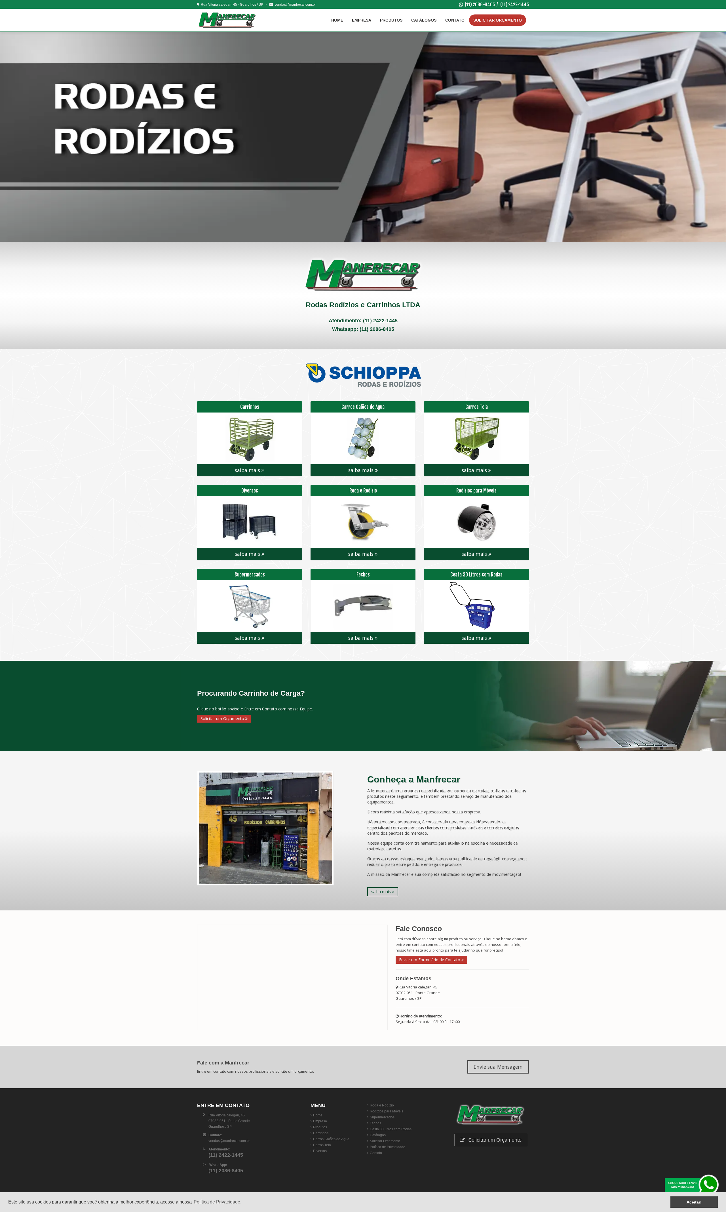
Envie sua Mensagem (498, 1066)
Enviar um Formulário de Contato (430, 959)
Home (337, 20)
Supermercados (382, 1117)
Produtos (391, 20)
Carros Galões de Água (331, 1139)
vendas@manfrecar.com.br (294, 5)
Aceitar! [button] (694, 1202)
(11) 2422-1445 (514, 4)
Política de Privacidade (387, 1147)
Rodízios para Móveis (386, 1111)
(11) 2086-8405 (480, 4)
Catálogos (423, 20)
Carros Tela (322, 1145)
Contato (455, 20)
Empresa (361, 20)
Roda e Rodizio (382, 1105)
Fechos (375, 1123)
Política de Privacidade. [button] (217, 1202)
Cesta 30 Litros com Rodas (390, 1129)
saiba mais (248, 470)
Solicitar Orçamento (385, 1141)
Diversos (320, 1151)
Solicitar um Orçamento (223, 718)
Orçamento (497, 20)
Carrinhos (320, 1133)
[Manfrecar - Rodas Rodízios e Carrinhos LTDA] (231, 20)
